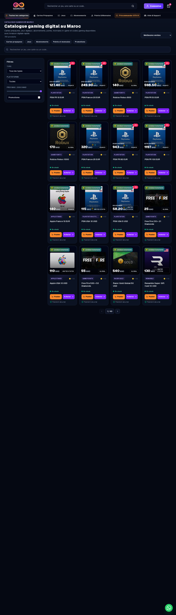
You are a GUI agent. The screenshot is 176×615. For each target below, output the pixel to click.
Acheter (67, 111)
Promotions (80, 42)
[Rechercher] (133, 6)
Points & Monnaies (102, 15)
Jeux (63, 15)
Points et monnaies (61, 42)
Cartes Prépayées (45, 15)
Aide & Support (154, 15)
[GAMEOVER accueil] (18, 6)
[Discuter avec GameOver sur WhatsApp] (169, 608)
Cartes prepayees (14, 42)
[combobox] (87, 6)
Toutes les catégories (18, 15)
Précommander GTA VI (129, 15)
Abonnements (80, 15)
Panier (57, 111)
